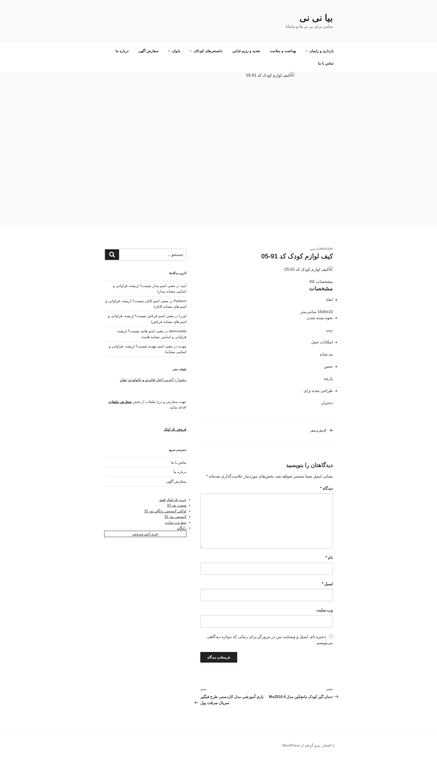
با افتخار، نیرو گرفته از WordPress (308, 745)
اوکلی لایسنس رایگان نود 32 (165, 511)
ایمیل (327, 584)
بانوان (176, 51)
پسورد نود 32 (176, 505)
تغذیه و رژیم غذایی (246, 51)
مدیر (313, 248)
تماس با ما (326, 63)
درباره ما (122, 51)
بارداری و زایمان (322, 51)
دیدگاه (326, 488)
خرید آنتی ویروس (145, 534)
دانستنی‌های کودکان (208, 51)
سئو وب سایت (175, 522)
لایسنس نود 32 (175, 517)
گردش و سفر (318, 430)
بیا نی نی (316, 18)
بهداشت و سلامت (283, 51)
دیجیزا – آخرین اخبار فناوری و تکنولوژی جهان (153, 380)
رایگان (181, 528)
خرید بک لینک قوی (172, 500)
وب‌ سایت (324, 610)
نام (329, 557)
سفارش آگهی (148, 51)
